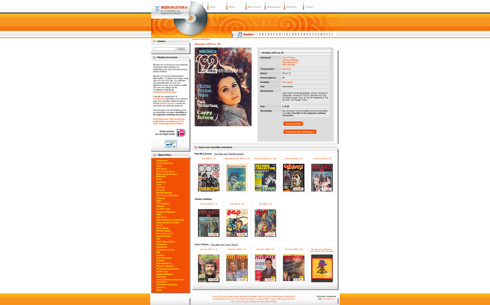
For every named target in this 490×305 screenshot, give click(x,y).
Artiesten (291, 299)
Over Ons (235, 301)
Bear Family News (165, 171)
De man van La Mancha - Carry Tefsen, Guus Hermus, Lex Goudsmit (322, 251)
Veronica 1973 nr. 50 (322, 159)
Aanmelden (271, 301)
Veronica (286, 69)
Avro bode (161, 169)
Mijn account (254, 7)
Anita (159, 166)
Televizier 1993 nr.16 (265, 249)
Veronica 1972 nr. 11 (208, 249)
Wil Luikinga (288, 64)
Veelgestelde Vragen (266, 299)
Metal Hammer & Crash (167, 222)
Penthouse (161, 247)
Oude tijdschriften (165, 242)
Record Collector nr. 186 (265, 159)
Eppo (159, 201)
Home (213, 7)
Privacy (229, 299)
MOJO (159, 225)
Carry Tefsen (288, 57)
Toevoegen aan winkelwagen (299, 131)
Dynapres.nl (329, 299)
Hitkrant (160, 206)
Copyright (239, 299)
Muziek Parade (163, 236)
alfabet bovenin (168, 103)
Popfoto (160, 260)
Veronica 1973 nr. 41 (208, 204)
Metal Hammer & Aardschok (170, 220)
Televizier (161, 277)
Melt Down (161, 217)
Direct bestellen (293, 123)
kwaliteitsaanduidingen (165, 92)
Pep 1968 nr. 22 (265, 204)
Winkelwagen (273, 7)
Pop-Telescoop (164, 258)
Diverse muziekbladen (167, 195)
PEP (158, 252)
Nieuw (232, 7)
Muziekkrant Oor (164, 233)
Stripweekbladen (164, 274)
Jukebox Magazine (165, 212)
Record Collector (164, 266)
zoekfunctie (159, 99)
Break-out (161, 182)
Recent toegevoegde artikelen (233, 296)
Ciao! (159, 184)
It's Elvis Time (163, 209)
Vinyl (158, 290)
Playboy (160, 255)
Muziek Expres (163, 231)
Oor (158, 239)
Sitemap (281, 299)
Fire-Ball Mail (162, 203)
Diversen (160, 198)
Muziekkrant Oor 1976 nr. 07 (237, 159)
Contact (309, 7)
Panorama (161, 244)
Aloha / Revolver (164, 163)
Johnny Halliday (290, 60)
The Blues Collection (166, 284)
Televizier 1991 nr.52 (293, 249)
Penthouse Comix (165, 250)
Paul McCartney (290, 62)
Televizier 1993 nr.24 (237, 249)
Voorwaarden (218, 299)
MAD (158, 214)
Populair (253, 296)
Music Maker (162, 228)
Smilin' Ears (162, 271)
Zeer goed (287, 82)
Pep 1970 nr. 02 (237, 204)
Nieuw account (258, 301)
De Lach (160, 190)
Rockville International (167, 269)
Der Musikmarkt (164, 193)
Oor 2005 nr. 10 (208, 159)
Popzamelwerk (163, 263)
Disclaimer (251, 299)
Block (159, 179)
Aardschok (161, 160)
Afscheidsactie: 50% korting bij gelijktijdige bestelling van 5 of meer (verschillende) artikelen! (169, 121)
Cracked (160, 187)
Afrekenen (291, 7)
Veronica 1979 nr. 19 (293, 159)
